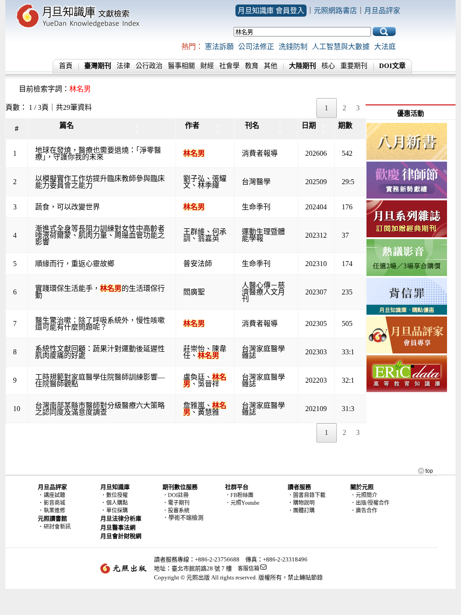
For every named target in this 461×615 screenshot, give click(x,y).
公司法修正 (256, 46)
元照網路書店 (335, 10)
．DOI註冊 (176, 495)
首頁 (65, 65)
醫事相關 (181, 65)
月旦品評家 (382, 10)
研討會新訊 (57, 527)
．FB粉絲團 (239, 495)
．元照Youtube (242, 503)
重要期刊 (353, 65)
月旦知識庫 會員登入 (271, 10)
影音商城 (54, 503)
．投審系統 (176, 510)
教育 (251, 65)
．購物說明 (301, 503)
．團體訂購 (301, 510)
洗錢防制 (293, 46)
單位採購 (117, 510)
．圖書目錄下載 (306, 495)
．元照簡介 (363, 495)
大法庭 (385, 46)
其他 (270, 65)
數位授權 (117, 495)
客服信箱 (248, 568)
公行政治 (149, 65)
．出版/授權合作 (369, 503)
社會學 (229, 65)
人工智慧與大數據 (341, 46)
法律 (123, 65)
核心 (328, 65)
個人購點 (117, 503)
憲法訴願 (219, 46)
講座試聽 (54, 495)
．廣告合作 (363, 510)
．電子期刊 (176, 503)
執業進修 (54, 510)
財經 (207, 65)
